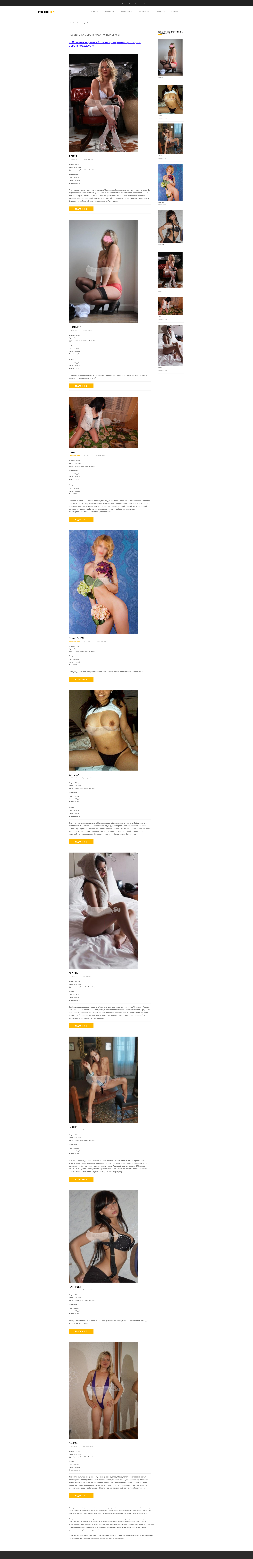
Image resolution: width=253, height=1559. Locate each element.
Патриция (76, 1286)
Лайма (73, 1443)
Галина (74, 973)
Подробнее (81, 209)
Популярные (127, 12)
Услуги (174, 12)
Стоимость (144, 12)
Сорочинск (146, 3)
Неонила (75, 327)
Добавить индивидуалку (129, 3)
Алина (73, 1126)
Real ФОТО (93, 12)
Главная (72, 23)
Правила (111, 3)
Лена (72, 452)
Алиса (73, 156)
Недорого (109, 12)
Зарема (74, 774)
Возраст (161, 12)
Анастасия (76, 637)
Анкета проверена (74, 456)
